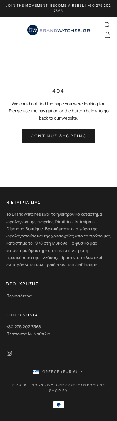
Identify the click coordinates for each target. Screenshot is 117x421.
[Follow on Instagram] (9, 353)
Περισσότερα (19, 296)
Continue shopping (59, 135)
